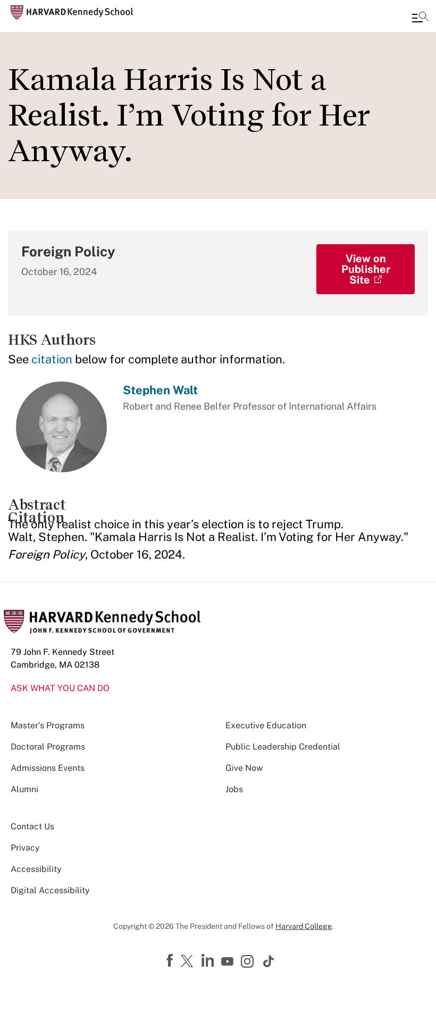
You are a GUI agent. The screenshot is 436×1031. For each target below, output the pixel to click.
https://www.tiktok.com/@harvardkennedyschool (269, 961)
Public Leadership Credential (282, 747)
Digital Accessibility (50, 890)
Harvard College (303, 926)
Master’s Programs (48, 725)
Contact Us (32, 826)
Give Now (244, 768)
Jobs (234, 789)
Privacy (25, 848)
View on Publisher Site (365, 269)
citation (51, 359)
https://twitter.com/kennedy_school (189, 962)
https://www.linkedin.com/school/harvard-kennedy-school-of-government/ (209, 961)
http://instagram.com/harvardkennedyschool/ (249, 962)
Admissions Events (48, 768)
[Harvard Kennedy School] (72, 12)
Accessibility (36, 869)
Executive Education (265, 725)
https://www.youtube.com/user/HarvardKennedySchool (229, 962)
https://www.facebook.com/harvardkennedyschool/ (171, 961)
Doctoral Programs (48, 747)
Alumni (24, 789)
